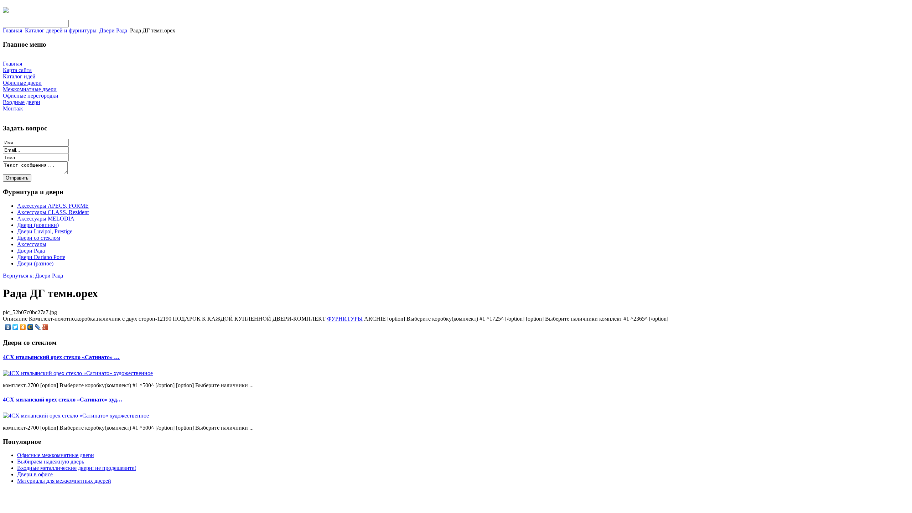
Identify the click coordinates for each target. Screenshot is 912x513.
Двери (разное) (35, 263)
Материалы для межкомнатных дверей (64, 481)
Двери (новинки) (38, 225)
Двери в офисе (35, 474)
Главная (12, 30)
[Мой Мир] (30, 327)
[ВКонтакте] (8, 327)
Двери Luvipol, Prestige (44, 231)
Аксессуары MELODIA (45, 219)
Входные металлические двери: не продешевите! (76, 468)
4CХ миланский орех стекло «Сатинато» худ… (63, 400)
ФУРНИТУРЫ (345, 319)
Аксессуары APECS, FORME (53, 206)
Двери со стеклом (38, 238)
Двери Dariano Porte (41, 257)
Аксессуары (31, 244)
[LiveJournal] (38, 327)
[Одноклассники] (23, 327)
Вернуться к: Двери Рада (33, 276)
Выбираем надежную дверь (50, 461)
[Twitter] (15, 327)
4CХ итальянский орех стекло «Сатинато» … (61, 357)
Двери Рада (113, 30)
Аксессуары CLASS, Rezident (53, 212)
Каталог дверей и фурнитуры (61, 30)
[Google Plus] (45, 327)
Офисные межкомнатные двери (55, 455)
